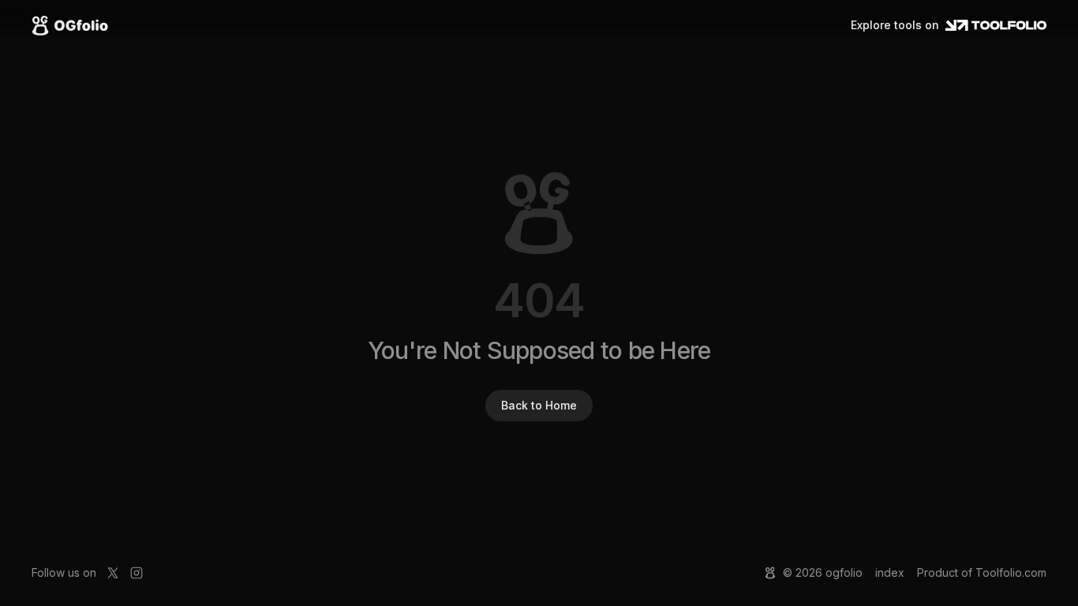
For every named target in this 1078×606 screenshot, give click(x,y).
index (889, 572)
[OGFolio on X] (113, 573)
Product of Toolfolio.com (981, 572)
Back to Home (539, 405)
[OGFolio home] (70, 25)
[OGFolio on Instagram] (136, 573)
